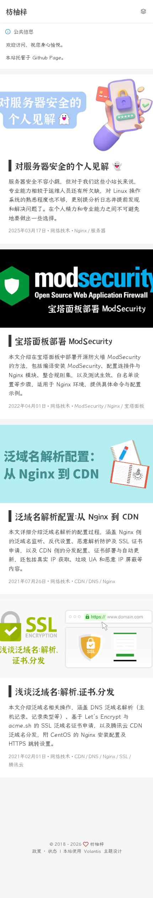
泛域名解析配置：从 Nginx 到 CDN (77, 516)
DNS (94, 582)
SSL (123, 757)
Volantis (92, 851)
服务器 (98, 231)
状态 (52, 851)
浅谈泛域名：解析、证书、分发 (65, 691)
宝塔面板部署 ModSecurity (63, 340)
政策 (36, 851)
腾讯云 (16, 765)
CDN (79, 582)
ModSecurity (89, 406)
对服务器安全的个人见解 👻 (68, 165)
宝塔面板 (134, 406)
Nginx (80, 231)
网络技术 (60, 231)
